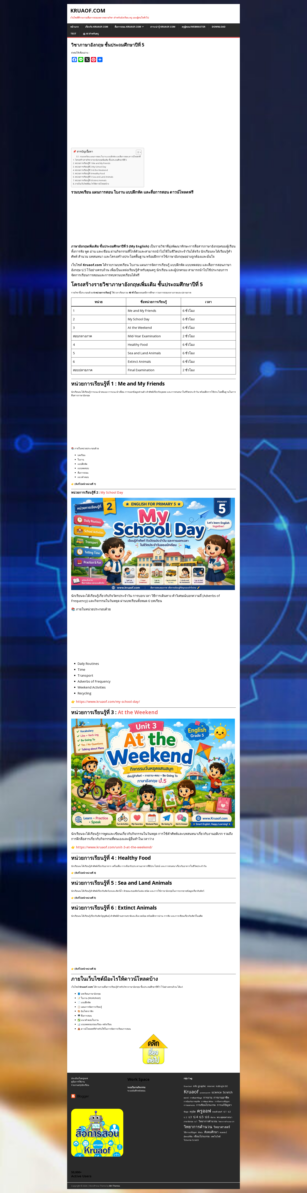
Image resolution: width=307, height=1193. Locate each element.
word (186, 1097)
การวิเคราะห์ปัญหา (222, 1101)
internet (211, 1086)
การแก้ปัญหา (224, 1105)
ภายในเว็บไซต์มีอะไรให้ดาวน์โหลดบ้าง (92, 183)
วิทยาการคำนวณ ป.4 (226, 1121)
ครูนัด (193, 1111)
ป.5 (201, 1117)
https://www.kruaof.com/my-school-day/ (108, 701)
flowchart (188, 1086)
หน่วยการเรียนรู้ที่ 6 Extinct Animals (90, 180)
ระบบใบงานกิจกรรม (136, 1087)
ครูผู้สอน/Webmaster (193, 26)
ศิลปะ (200, 1132)
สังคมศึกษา (211, 1132)
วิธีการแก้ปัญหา (190, 1132)
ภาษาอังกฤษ (188, 1121)
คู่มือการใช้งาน (78, 1081)
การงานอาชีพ (221, 1097)
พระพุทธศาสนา (224, 1117)
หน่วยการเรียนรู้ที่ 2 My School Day (90, 166)
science (217, 1092)
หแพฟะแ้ (223, 1132)
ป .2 (185, 1117)
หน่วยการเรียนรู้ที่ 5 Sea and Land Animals (94, 177)
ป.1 (225, 1111)
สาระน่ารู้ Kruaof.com (162, 26)
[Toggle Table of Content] (137, 152)
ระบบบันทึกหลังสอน (136, 1090)
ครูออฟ (204, 1111)
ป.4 (195, 1117)
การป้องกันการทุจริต (192, 1101)
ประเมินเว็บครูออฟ (79, 1078)
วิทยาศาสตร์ (221, 1127)
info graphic (199, 1086)
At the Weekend (138, 712)
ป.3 (190, 1117)
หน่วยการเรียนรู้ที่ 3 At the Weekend (91, 170)
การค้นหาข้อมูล (196, 1098)
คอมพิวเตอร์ (217, 1112)
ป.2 (229, 1111)
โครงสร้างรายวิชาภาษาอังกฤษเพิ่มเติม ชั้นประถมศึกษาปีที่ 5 (101, 160)
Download (218, 26)
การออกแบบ (189, 1105)
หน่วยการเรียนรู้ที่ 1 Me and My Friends (92, 163)
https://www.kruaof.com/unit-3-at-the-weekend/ (114, 847)
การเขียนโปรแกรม (206, 1105)
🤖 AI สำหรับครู (91, 33)
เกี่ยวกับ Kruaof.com (96, 26)
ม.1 (195, 1121)
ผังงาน (213, 1117)
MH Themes (114, 1186)
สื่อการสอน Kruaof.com (128, 26)
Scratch (228, 1092)
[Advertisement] (153, 106)
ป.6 (207, 1117)
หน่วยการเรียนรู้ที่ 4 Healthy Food (90, 173)
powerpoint (205, 1092)
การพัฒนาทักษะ (207, 1101)
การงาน (207, 1097)
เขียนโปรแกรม (202, 1136)
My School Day (111, 492)
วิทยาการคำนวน (198, 1126)
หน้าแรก (74, 26)
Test (73, 33)
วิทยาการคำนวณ (208, 1121)
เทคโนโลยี (215, 1136)
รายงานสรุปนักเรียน (80, 1085)
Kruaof (191, 1091)
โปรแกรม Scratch (191, 1140)
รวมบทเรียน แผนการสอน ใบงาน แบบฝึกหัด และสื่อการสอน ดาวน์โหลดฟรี (110, 156)
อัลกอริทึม (188, 1136)
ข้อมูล (186, 1112)
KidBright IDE (222, 1086)
